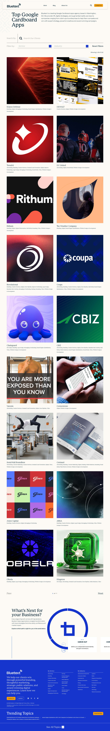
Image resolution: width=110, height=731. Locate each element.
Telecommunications (96, 691)
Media (93, 676)
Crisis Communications (53, 682)
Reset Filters (97, 46)
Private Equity (95, 680)
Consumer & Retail (82, 676)
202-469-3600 (10, 706)
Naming (63, 673)
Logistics (93, 673)
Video (63, 687)
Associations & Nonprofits (83, 673)
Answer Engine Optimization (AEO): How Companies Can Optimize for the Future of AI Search (63, 717)
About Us (64, 5)
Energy (79, 682)
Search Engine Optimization (65, 682)
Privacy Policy (27, 703)
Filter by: (11, 46)
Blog (54, 5)
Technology (94, 689)
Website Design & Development (65, 690)
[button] (64, 650)
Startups (93, 687)
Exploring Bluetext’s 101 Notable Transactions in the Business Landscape (23, 717)
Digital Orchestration (52, 691)
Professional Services (96, 682)
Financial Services (82, 685)
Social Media (64, 685)
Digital (49, 688)
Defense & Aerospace (82, 680)
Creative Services (52, 680)
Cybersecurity (81, 678)
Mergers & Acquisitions (97, 678)
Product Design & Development (65, 676)
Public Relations (65, 679)
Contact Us (98, 5)
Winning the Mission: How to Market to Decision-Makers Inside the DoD (23, 719)
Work (45, 5)
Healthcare (80, 689)
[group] (82, 644)
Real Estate (94, 685)
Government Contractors (83, 687)
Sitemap (32, 703)
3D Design (64, 693)
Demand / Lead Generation (51, 685)
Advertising (50, 673)
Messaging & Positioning (53, 693)
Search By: (11, 38)
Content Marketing (52, 678)
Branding (50, 676)
